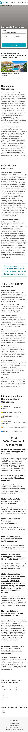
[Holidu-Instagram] (11, 720)
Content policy (8, 729)
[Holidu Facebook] (17, 720)
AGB (14, 727)
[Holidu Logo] (4, 2)
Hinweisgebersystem (18, 729)
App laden (13, 2)
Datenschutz (19, 727)
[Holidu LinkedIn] (14, 720)
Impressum (8, 727)
